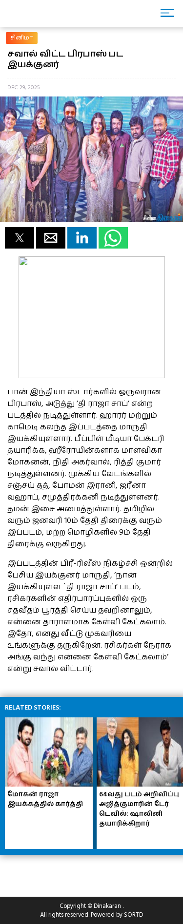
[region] (78, 872)
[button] (19, 238)
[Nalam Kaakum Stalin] (92, 375)
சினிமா (22, 38)
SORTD (133, 914)
